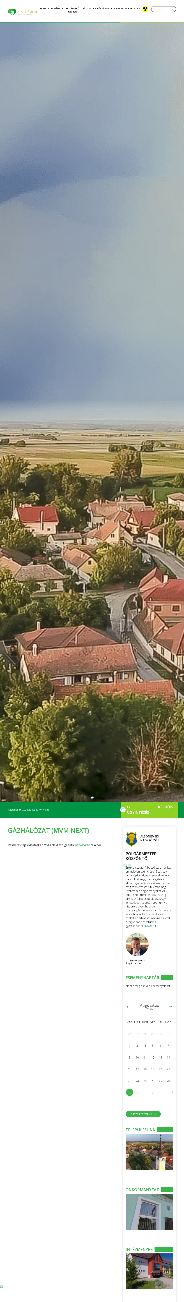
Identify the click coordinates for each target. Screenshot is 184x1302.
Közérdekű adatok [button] (72, 10)
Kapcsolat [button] (135, 8)
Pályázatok (105, 8)
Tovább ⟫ (151, 926)
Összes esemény (141, 1114)
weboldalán (82, 845)
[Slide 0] (92, 797)
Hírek (43, 8)
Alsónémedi (55, 8)
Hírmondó (120, 8)
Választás (89, 8)
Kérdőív (165, 807)
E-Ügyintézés (138, 810)
